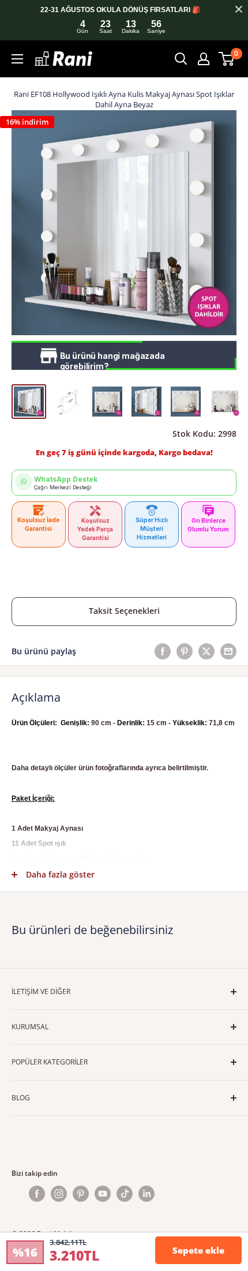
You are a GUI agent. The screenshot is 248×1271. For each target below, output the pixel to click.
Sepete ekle (198, 1250)
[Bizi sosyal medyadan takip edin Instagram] (59, 1194)
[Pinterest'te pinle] (184, 651)
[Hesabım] (203, 59)
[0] (227, 59)
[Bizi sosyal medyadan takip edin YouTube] (103, 1194)
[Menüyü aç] (17, 58)
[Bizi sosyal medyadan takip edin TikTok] (125, 1194)
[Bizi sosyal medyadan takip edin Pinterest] (81, 1194)
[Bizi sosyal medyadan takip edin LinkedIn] (146, 1194)
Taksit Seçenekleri (124, 610)
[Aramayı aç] (181, 59)
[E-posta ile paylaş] (228, 651)
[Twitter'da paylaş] (206, 651)
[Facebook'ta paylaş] (163, 651)
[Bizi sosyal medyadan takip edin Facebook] (37, 1194)
